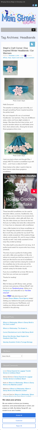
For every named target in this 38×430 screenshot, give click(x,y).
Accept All (19, 415)
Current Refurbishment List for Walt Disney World (18, 332)
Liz (23, 55)
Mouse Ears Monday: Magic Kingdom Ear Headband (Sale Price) (16, 337)
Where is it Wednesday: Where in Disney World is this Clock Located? (18, 323)
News (9, 58)
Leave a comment (29, 58)
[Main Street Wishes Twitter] (36, 5)
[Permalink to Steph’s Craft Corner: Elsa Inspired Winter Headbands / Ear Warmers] (10, 68)
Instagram (6, 290)
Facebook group (17, 288)
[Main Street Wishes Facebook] (33, 5)
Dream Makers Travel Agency (19, 298)
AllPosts (5, 58)
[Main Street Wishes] (19, 17)
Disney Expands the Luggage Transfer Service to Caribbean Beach (17, 372)
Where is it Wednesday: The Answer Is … (16, 328)
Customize (19, 420)
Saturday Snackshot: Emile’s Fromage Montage (17, 342)
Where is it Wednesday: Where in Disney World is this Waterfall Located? (18, 384)
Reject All (19, 426)
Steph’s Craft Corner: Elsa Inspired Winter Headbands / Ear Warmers (18, 50)
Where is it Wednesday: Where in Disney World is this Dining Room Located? (18, 395)
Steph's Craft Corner (17, 58)
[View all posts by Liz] (25, 55)
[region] (19, 413)
